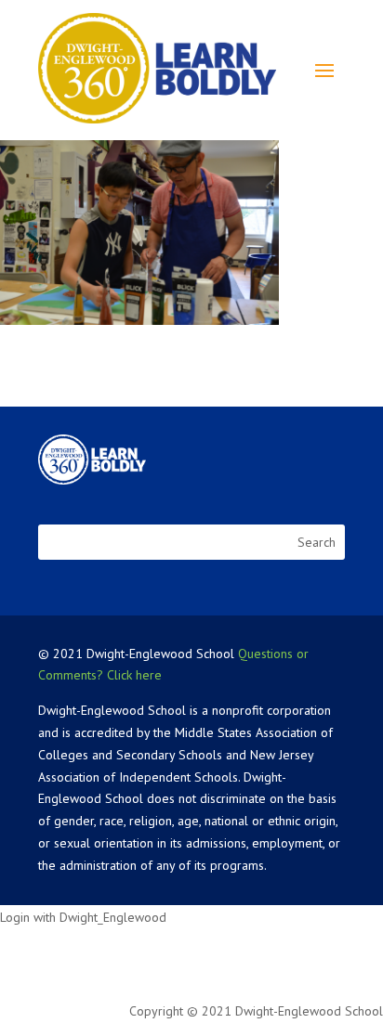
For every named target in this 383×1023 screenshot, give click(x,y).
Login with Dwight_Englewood (83, 917)
